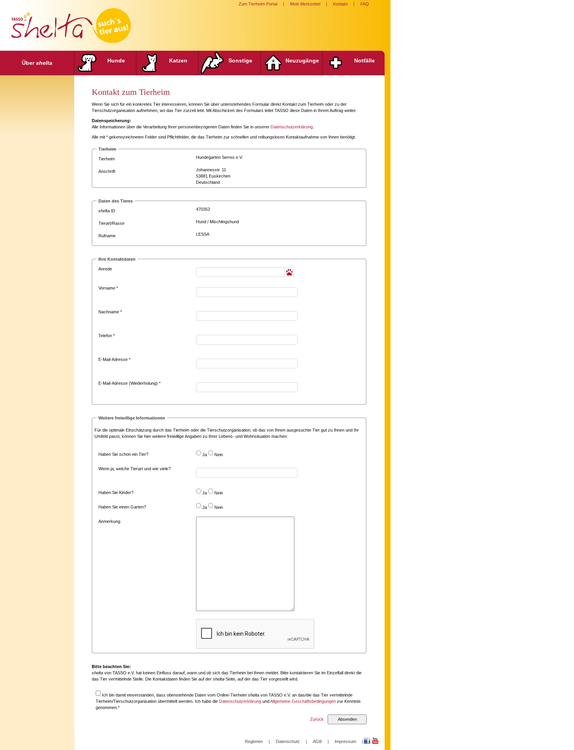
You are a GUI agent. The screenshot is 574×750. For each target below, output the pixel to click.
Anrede (105, 269)
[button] (289, 272)
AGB (317, 741)
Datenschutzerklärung (292, 126)
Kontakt (340, 4)
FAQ (364, 4)
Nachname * (110, 311)
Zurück (317, 719)
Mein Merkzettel (305, 4)
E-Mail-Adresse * (114, 359)
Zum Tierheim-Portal (258, 4)
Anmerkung (109, 521)
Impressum (345, 741)
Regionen (254, 741)
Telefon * (106, 335)
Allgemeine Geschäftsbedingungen (303, 701)
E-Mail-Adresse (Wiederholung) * (129, 383)
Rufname (107, 235)
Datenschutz (288, 741)
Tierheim (106, 158)
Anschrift (106, 171)
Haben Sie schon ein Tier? (123, 454)
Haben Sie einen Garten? (122, 507)
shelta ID (106, 210)
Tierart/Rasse (111, 223)
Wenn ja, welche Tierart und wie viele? (134, 468)
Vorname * (108, 288)
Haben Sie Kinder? (116, 492)
